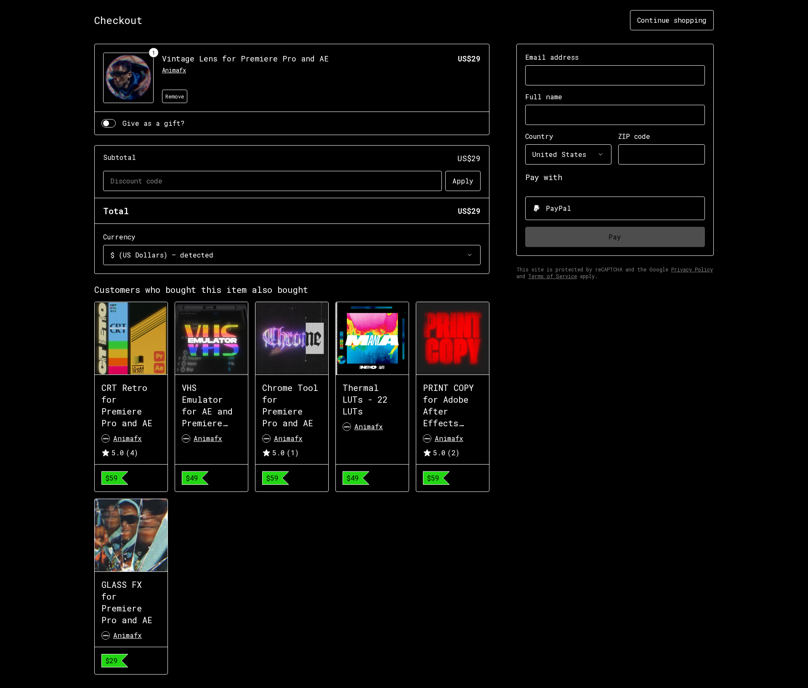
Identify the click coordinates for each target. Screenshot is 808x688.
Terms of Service (552, 276)
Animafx (174, 70)
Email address (552, 57)
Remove (174, 96)
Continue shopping (672, 20)
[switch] (108, 123)
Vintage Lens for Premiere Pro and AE (245, 58)
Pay (615, 236)
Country (539, 136)
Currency (119, 236)
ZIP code (634, 136)
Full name (543, 96)
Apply (462, 180)
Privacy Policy (692, 269)
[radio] (615, 208)
